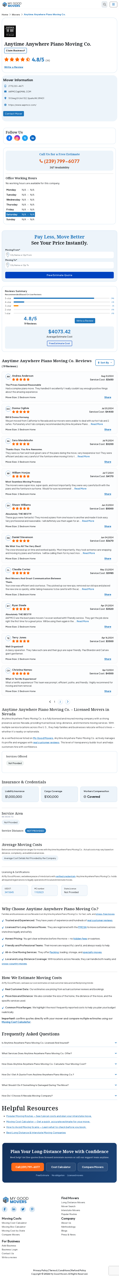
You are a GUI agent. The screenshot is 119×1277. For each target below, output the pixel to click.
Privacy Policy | (41, 1270)
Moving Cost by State (13, 1230)
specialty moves (92, 952)
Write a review (9, 1257)
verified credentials (65, 876)
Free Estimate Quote (59, 275)
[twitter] (23, 1209)
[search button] (104, 4)
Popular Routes (69, 1214)
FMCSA (82, 927)
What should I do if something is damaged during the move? (35, 1085)
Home (5, 14)
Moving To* (11, 260)
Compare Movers (92, 1167)
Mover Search (68, 1206)
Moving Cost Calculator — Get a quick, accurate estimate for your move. (48, 1121)
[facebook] (5, 1209)
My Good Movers (43, 738)
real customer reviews (46, 742)
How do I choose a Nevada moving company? (27, 1095)
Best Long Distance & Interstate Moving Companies (36, 1132)
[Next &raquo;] (67, 702)
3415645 (9, 892)
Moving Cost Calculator (16, 1022)
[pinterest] (32, 1209)
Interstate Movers (70, 1210)
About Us (66, 1222)
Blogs (64, 1230)
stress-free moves (105, 914)
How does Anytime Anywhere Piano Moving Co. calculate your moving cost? (44, 1064)
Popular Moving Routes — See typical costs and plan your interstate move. (49, 1116)
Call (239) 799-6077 (28, 1167)
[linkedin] (14, 1209)
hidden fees (80, 938)
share (107, 397)
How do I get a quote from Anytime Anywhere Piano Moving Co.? (38, 1074)
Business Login (10, 1249)
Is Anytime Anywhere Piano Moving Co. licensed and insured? (35, 1042)
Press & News (68, 1234)
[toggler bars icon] (113, 4)
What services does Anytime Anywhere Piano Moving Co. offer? (37, 1053)
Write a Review (13, 67)
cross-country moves (14, 963)
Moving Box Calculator (14, 1226)
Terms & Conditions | (60, 1270)
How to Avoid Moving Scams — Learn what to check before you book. (46, 1127)
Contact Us (8, 1253)
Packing (54, 952)
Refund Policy (78, 1270)
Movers (16, 14)
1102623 (39, 892)
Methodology (68, 1226)
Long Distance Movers (73, 1202)
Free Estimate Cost (59, 343)
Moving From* (12, 249)
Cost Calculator (61, 1167)
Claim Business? (15, 50)
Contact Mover (13, 113)
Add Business (9, 1245)
